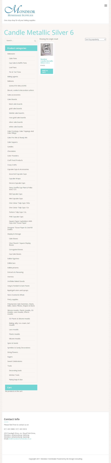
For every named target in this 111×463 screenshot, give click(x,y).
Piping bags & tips (16, 379)
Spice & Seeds (12, 343)
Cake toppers (12, 142)
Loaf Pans (12, 67)
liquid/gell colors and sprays (17, 290)
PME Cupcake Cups (16, 217)
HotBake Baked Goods (16, 281)
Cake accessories (13, 95)
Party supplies (12, 299)
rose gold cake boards (17, 117)
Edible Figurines (13, 258)
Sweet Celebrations (14, 361)
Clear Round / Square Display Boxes (20, 244)
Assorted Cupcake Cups (18, 174)
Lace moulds (13, 329)
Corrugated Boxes (16, 249)
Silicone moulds (14, 338)
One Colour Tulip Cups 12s (19, 207)
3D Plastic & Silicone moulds (19, 318)
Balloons (10, 81)
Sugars (10, 357)
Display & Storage (14, 234)
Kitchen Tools (14, 375)
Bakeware (11, 54)
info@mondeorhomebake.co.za (19, 439)
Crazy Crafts (12, 165)
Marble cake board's (16, 113)
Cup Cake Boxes (15, 254)
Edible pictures (13, 268)
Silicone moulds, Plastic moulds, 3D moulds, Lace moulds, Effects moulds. (20, 312)
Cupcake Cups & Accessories (18, 169)
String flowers (12, 352)
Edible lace (11, 263)
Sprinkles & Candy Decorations (18, 348)
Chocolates (11, 151)
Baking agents (12, 76)
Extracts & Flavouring (15, 272)
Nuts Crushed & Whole (15, 295)
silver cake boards (16, 122)
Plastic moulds (14, 334)
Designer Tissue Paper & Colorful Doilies (19, 228)
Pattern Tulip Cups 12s (17, 212)
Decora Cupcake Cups (17, 183)
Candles (10, 147)
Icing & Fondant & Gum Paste (18, 286)
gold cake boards (15, 108)
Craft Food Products (15, 160)
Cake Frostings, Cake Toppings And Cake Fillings (20, 132)
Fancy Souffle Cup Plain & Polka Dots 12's (20, 188)
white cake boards (16, 127)
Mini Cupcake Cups (16, 198)
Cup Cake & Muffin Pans (18, 63)
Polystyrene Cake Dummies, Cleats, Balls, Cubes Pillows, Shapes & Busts (21, 305)
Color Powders (13, 156)
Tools (9, 366)
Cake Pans (13, 58)
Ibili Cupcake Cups (15, 194)
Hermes (10, 277)
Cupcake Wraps (15, 178)
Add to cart (45, 71)
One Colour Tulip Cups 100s (19, 203)
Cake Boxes (13, 238)
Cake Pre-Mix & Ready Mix (17, 137)
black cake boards (15, 104)
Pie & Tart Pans (15, 72)
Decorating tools (15, 370)
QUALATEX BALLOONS (17, 86)
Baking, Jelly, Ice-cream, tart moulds (19, 324)
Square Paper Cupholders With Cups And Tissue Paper (20, 222)
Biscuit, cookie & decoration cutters (20, 90)
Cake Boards (12, 99)
